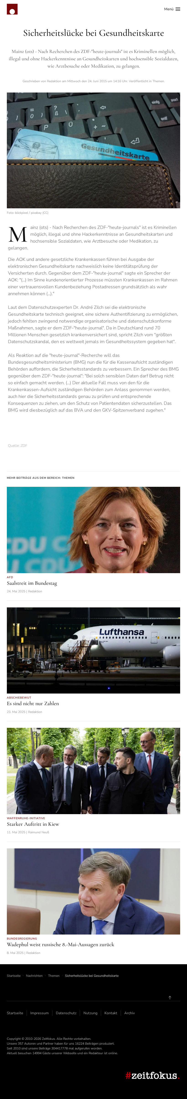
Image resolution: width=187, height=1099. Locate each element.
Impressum (39, 1013)
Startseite (15, 1013)
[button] (172, 9)
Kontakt (110, 1013)
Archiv (129, 1013)
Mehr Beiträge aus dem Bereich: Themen (41, 478)
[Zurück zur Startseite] (12, 9)
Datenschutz (66, 1013)
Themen (158, 81)
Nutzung (90, 1013)
